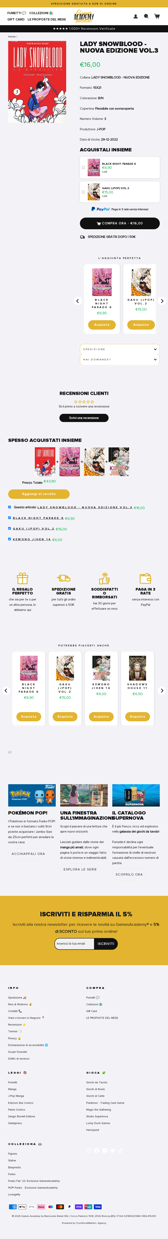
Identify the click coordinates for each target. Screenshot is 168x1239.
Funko (12, 1174)
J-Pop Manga (16, 1095)
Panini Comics (16, 1109)
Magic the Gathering (98, 1109)
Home (12, 36)
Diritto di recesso (19, 1058)
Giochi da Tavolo (96, 1082)
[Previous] (78, 301)
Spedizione (94, 349)
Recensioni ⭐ (17, 1024)
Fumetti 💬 (16, 13)
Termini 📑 (15, 1031)
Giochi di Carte (95, 1095)
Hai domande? (97, 359)
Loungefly (14, 1194)
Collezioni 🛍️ (41, 13)
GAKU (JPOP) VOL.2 (141, 301)
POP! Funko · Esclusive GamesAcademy (33, 1187)
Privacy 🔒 (14, 1038)
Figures (12, 1153)
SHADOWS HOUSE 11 (137, 686)
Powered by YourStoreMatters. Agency (84, 1223)
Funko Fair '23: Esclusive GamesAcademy (34, 1180)
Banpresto (14, 1167)
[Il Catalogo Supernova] (136, 795)
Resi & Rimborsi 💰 (20, 1004)
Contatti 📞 (15, 1011)
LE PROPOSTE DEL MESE (47, 19)
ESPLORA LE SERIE (80, 869)
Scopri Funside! (17, 1051)
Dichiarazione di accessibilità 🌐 (28, 1045)
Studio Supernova (97, 1116)
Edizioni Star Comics (20, 1102)
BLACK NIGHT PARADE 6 (102, 303)
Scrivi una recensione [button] (84, 418)
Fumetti (12, 1082)
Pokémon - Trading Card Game (105, 1102)
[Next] (162, 301)
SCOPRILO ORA (129, 874)
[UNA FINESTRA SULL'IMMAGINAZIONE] (84, 795)
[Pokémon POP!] (32, 795)
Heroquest (92, 1129)
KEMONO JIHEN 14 (32, 539)
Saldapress (15, 1123)
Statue (12, 1160)
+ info (104, 171)
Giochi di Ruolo (95, 1089)
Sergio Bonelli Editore (21, 1116)
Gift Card (16, 19)
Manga (12, 1089)
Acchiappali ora (28, 854)
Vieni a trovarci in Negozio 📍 (26, 1017)
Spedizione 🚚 (17, 997)
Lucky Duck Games (98, 1123)
